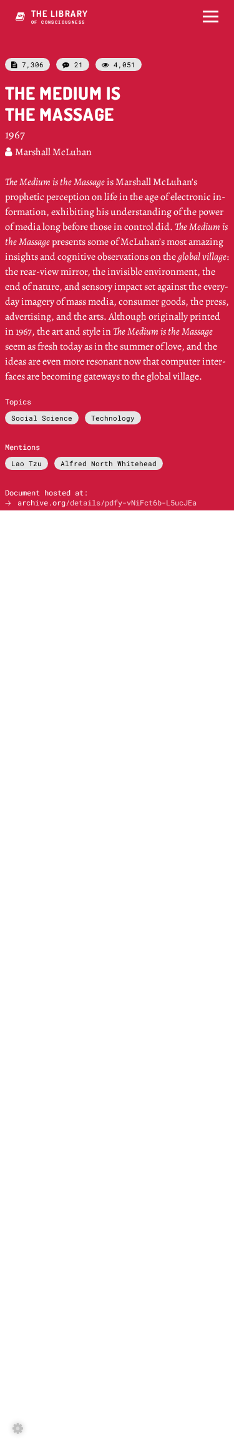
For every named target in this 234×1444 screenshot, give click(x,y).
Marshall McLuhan (48, 152)
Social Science (41, 418)
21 (72, 64)
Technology (113, 418)
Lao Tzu (26, 463)
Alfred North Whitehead (109, 463)
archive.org (107, 502)
